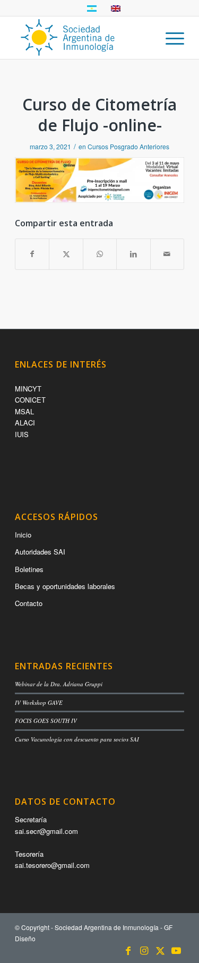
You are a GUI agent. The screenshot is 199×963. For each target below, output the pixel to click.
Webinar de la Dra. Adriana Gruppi (58, 684)
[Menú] (169, 37)
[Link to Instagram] (144, 950)
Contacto (28, 603)
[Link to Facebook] (128, 950)
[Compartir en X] (65, 254)
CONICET (30, 400)
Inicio (23, 535)
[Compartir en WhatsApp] (99, 254)
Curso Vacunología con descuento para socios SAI (77, 739)
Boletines (29, 569)
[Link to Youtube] (176, 950)
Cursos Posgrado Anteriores (128, 146)
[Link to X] (160, 950)
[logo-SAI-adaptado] (82, 37)
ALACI (25, 422)
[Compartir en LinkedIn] (133, 254)
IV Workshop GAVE (39, 702)
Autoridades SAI (40, 552)
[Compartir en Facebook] (32, 254)
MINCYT (28, 389)
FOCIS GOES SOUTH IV (46, 721)
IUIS (22, 434)
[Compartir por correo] (167, 254)
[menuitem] (169, 37)
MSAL (24, 411)
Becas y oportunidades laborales (65, 586)
